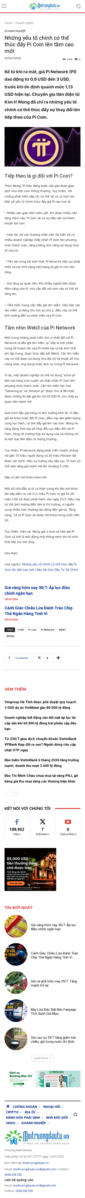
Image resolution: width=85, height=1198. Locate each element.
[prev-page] (7, 793)
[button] (75, 1114)
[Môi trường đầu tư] (47, 6)
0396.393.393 (13, 1174)
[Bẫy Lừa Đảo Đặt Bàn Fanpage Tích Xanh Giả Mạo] (16, 1010)
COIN (21, 629)
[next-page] (14, 793)
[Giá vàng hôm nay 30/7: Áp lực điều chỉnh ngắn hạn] (16, 926)
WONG (10, 636)
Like (16, 819)
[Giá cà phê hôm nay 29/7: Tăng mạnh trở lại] (16, 982)
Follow (42, 819)
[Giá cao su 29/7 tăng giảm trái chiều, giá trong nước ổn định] (16, 1038)
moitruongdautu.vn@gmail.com (34, 1169)
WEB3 (62, 629)
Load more (41, 1058)
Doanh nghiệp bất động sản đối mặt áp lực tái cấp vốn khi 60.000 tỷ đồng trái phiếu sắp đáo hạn (40, 723)
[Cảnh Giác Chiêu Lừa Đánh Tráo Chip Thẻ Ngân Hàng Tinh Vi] (16, 954)
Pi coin (32, 629)
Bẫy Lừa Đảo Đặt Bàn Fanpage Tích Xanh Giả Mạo (53, 1012)
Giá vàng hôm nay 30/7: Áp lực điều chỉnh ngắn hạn (53, 927)
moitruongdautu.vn (35, 1163)
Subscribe (68, 819)
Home (8, 23)
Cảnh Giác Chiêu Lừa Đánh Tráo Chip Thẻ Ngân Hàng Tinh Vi (54, 955)
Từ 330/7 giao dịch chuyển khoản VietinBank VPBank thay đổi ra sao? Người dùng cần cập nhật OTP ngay (40, 744)
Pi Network (47, 629)
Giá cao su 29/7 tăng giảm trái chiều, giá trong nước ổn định (53, 1040)
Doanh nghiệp (24, 23)
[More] (58, 657)
